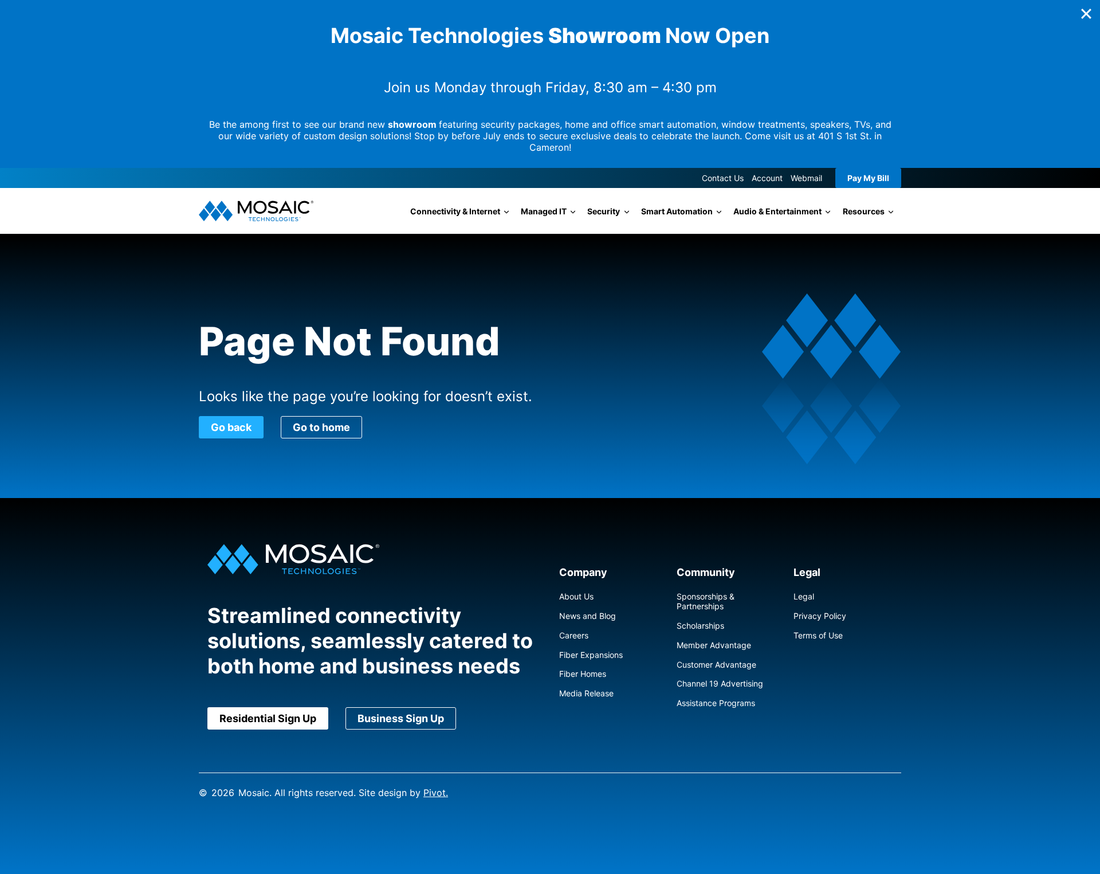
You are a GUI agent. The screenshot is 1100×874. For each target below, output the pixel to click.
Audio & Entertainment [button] (777, 211)
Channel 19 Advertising (720, 683)
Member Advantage (714, 645)
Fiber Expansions (591, 655)
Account (767, 178)
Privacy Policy (819, 616)
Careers (573, 635)
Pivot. (435, 792)
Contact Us (723, 178)
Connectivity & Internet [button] (455, 211)
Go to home (321, 427)
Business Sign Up (401, 718)
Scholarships (700, 625)
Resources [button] (864, 211)
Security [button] (603, 211)
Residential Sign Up (267, 718)
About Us (576, 596)
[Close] (1086, 14)
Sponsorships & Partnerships (705, 601)
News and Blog (587, 616)
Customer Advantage (716, 664)
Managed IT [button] (544, 211)
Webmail (806, 178)
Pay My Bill (868, 178)
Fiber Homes (582, 674)
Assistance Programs (716, 703)
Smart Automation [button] (677, 211)
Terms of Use (818, 635)
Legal (803, 596)
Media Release (586, 693)
